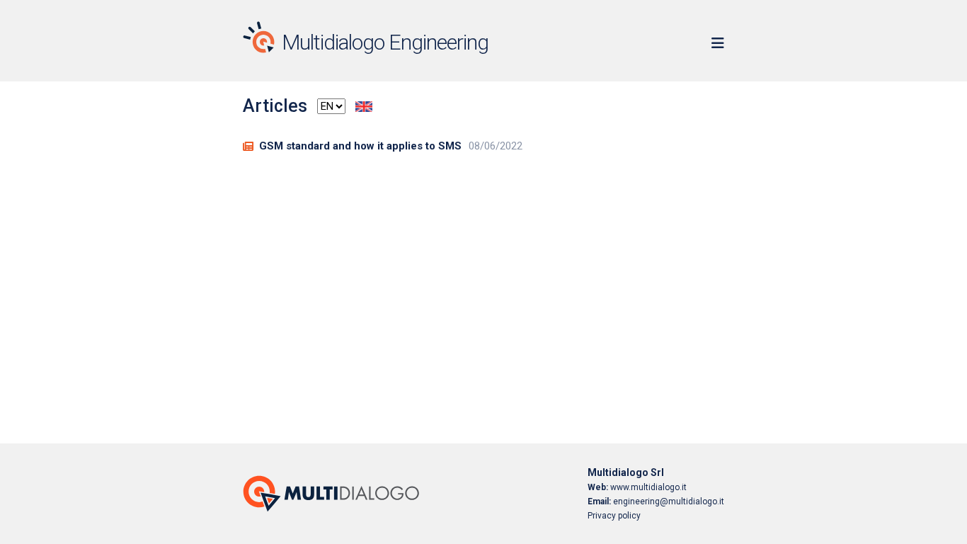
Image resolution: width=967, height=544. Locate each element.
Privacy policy (614, 516)
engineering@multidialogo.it (656, 501)
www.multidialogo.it (637, 487)
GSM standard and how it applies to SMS (360, 146)
